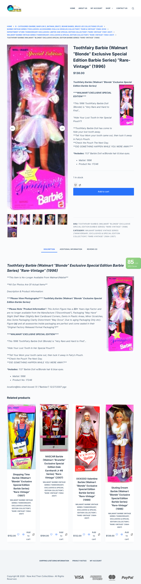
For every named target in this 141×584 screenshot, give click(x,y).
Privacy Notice (79, 561)
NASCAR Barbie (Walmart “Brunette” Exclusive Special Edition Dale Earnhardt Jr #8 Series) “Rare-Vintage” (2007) (54, 467)
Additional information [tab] (71, 249)
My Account (96, 8)
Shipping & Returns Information (54, 561)
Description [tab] (49, 249)
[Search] (133, 8)
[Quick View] (23, 536)
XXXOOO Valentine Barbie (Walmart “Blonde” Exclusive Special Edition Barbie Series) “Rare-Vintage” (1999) (86, 489)
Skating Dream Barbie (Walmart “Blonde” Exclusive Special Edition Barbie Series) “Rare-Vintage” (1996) (119, 498)
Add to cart (103, 191)
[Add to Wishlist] (75, 185)
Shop (108, 8)
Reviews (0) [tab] (92, 249)
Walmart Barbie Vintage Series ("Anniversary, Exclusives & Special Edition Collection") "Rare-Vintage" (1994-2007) (96, 233)
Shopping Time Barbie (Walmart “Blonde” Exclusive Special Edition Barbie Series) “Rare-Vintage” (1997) (21, 485)
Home (72, 8)
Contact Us (121, 8)
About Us (82, 8)
